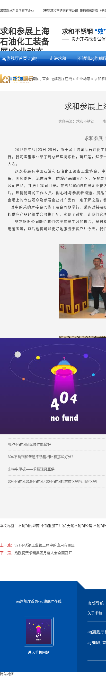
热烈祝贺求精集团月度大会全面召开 (43, 553)
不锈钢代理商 (29, 526)
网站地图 (7, 674)
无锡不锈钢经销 (79, 526)
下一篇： (7, 553)
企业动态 (83, 79)
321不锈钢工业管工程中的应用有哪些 (44, 545)
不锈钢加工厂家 (53, 526)
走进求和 (58, 58)
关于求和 (94, 613)
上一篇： (7, 545)
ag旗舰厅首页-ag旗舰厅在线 (19, 61)
